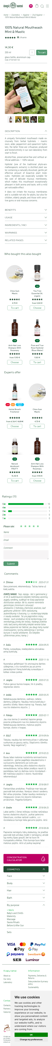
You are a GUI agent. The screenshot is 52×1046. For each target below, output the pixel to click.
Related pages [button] (14, 240)
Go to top (43, 869)
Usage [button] (8, 217)
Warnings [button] (11, 232)
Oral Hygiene (37, 15)
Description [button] (12, 131)
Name (6, 532)
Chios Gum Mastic (14, 292)
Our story (7, 979)
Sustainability (33, 987)
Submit (11, 563)
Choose (37, 307)
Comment (7, 547)
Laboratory (7, 982)
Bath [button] (9, 897)
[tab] (26, 132)
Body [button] (10, 883)
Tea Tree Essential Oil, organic (37, 293)
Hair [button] (9, 890)
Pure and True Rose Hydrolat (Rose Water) (37, 347)
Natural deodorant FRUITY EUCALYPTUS (15, 467)
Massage (11, 919)
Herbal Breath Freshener (15, 410)
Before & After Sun (15, 925)
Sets (9, 932)
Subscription (8, 1012)
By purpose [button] (13, 905)
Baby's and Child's (15, 913)
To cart (42, 52)
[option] (26, 93)
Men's (11, 910)
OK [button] (31, 1035)
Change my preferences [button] (31, 1039)
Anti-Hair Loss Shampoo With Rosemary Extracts (14, 349)
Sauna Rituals (13, 922)
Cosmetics (15, 15)
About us (6, 975)
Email (6, 540)
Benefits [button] (10, 209)
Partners (6, 1008)
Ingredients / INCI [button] (15, 225)
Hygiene (26, 15)
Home (5, 15)
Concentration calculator (17, 858)
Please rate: (9, 526)
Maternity (11, 916)
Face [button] (9, 875)
